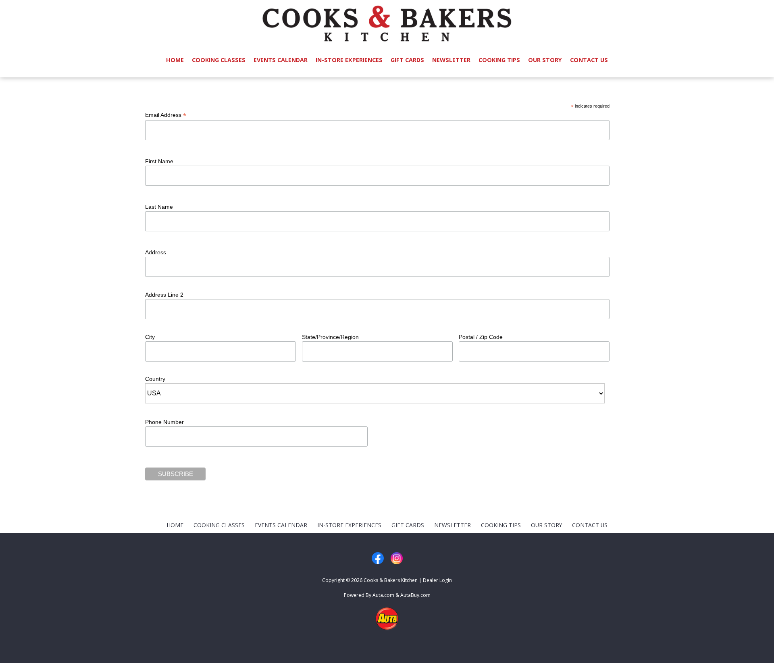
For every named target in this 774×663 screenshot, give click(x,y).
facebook (378, 558)
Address (155, 252)
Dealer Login (437, 580)
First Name (159, 161)
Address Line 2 (164, 294)
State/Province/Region (330, 337)
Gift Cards (407, 60)
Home (175, 60)
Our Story (545, 60)
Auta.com (383, 595)
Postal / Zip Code (481, 337)
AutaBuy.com (415, 595)
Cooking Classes (219, 60)
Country (155, 379)
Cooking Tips (499, 60)
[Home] (387, 20)
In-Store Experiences (349, 60)
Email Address (165, 115)
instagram (397, 558)
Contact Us (589, 60)
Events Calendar (281, 60)
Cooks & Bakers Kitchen (391, 580)
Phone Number (164, 422)
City (150, 337)
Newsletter (451, 60)
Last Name (159, 207)
